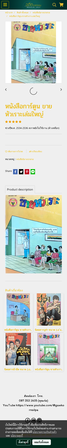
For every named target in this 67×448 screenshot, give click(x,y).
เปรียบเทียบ (36, 151)
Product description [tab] (20, 189)
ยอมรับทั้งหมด (41, 442)
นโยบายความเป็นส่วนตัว (45, 432)
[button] (53, 5)
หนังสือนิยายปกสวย (25, 159)
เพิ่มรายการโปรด (15, 151)
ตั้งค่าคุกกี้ (23, 442)
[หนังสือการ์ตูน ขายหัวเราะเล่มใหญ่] (33, 52)
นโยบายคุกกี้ (17, 435)
